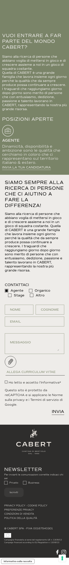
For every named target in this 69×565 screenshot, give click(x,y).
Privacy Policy (14, 505)
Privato (13, 482)
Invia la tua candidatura (26, 167)
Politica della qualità (20, 518)
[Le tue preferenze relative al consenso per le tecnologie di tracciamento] (62, 558)
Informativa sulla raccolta (18, 561)
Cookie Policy (37, 505)
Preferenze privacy (19, 509)
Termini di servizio (44, 400)
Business (33, 482)
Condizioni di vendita (19, 514)
